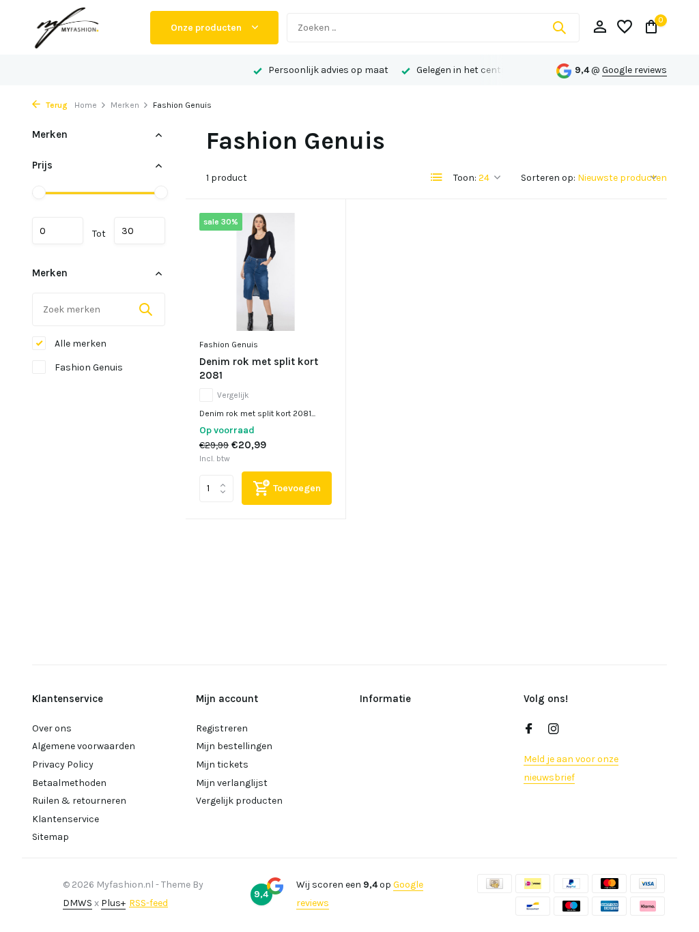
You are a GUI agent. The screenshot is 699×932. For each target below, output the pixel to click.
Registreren (222, 728)
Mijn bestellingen (234, 746)
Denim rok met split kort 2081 (258, 368)
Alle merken (79, 343)
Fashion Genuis (88, 367)
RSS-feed (148, 903)
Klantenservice (65, 819)
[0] (648, 27)
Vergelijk (233, 395)
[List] (437, 177)
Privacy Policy (63, 764)
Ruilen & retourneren (79, 800)
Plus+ (113, 903)
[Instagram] (553, 730)
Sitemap (50, 837)
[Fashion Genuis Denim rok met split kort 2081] (265, 272)
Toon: (464, 178)
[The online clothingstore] (87, 27)
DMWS (77, 903)
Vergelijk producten (239, 800)
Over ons (52, 728)
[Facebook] (529, 730)
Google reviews (634, 70)
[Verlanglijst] (624, 27)
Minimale (57, 230)
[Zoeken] (559, 27)
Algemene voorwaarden (83, 746)
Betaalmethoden (69, 783)
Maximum (139, 230)
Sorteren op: (548, 178)
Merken (125, 105)
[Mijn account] (599, 27)
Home (85, 105)
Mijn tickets (222, 764)
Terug (56, 105)
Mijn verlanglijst (232, 783)
